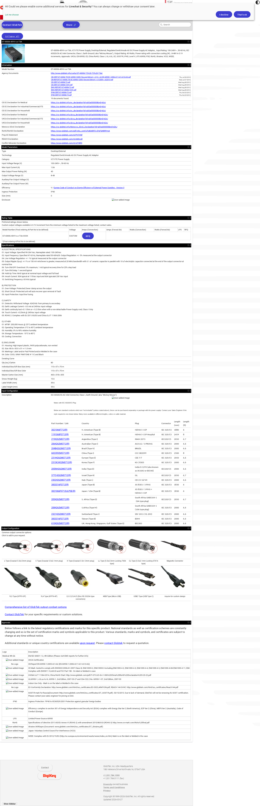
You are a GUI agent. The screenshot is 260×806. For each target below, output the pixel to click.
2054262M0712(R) (60, 499)
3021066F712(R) (59, 429)
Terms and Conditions (114, 787)
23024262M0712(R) (61, 480)
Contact (45, 767)
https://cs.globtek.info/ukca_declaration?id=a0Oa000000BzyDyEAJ (79, 115)
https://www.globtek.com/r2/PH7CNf (66, 135)
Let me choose (12, 15)
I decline (224, 15)
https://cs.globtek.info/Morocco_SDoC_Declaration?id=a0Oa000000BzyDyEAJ (84, 127)
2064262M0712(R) (60, 443)
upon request (87, 643)
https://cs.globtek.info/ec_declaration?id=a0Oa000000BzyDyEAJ (78, 102)
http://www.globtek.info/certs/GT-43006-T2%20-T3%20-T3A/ (77, 73)
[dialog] (128, 11)
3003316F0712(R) (60, 484)
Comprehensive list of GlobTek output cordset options (36, 607)
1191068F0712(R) (60, 434)
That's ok (242, 15)
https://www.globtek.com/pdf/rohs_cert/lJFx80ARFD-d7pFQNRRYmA (80, 131)
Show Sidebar (10, 804)
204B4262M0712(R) (61, 448)
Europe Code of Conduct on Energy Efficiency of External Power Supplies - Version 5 (89, 188)
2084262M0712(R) (60, 507)
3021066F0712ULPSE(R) (63, 491)
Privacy (107, 790)
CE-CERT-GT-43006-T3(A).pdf (62, 85)
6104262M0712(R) (60, 523)
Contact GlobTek (14, 614)
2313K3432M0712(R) (61, 462)
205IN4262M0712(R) (61, 469)
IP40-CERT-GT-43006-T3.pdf (61, 95)
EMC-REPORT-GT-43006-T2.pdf (62, 87)
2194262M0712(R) (60, 439)
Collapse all (12, 36)
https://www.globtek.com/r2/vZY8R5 (66, 143)
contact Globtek (113, 643)
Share (69, 25)
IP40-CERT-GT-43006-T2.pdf (61, 92)
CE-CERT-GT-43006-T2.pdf (60, 82)
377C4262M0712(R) (61, 475)
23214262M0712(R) (61, 514)
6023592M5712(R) (60, 453)
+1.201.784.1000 (111, 775)
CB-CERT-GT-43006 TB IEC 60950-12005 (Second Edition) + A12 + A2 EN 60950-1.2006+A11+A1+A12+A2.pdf (91, 77)
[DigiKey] (49, 776)
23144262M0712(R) (61, 457)
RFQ (88, 236)
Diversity (107, 784)
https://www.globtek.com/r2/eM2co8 (66, 139)
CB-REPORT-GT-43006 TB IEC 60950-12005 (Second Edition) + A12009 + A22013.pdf (82, 80)
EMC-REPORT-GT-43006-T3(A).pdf (63, 90)
